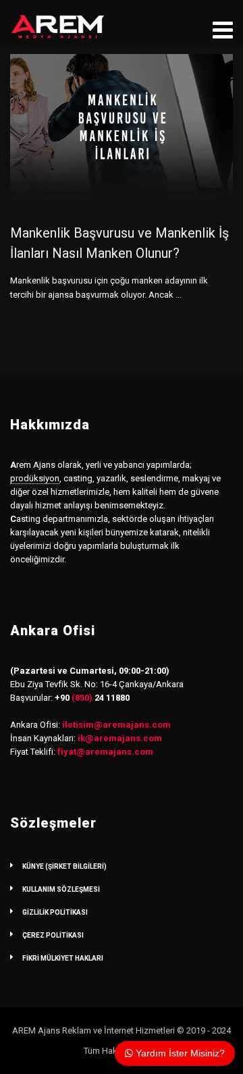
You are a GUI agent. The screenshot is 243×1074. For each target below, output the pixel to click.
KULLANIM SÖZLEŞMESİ (61, 889)
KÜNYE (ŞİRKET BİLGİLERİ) (64, 866)
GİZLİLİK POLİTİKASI (55, 912)
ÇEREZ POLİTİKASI (53, 935)
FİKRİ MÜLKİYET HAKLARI (62, 958)
